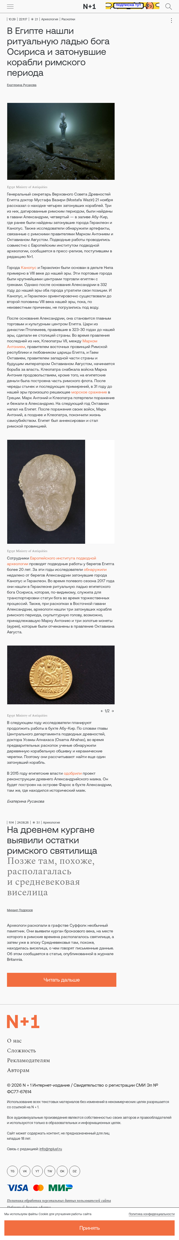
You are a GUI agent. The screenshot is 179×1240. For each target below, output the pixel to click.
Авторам (18, 1070)
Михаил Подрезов (20, 910)
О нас (14, 1040)
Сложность (21, 1050)
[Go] (10, 6)
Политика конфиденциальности (152, 1214)
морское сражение (89, 392)
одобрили (73, 773)
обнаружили (95, 569)
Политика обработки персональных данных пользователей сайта (59, 1200)
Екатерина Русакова (21, 85)
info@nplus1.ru (51, 1149)
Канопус (28, 267)
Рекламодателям (28, 1060)
